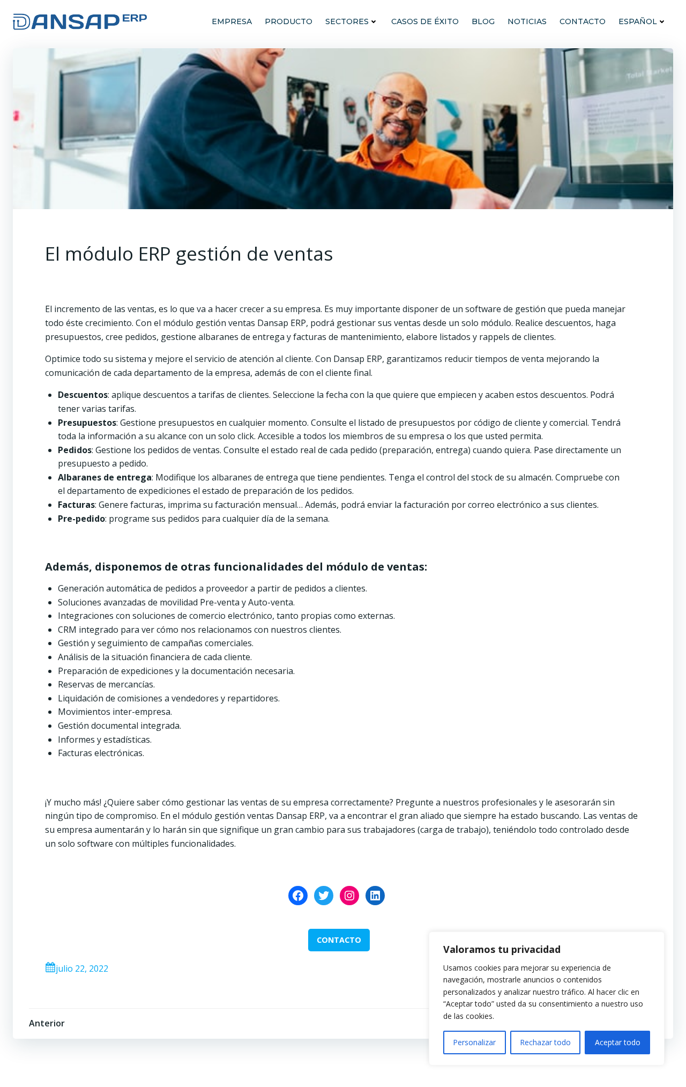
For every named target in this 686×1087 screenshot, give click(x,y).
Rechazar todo (545, 1042)
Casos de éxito (425, 21)
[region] (547, 998)
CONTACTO (339, 940)
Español (637, 21)
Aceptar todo (617, 1042)
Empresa (232, 21)
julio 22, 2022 (82, 968)
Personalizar (474, 1042)
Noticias (527, 21)
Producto (288, 21)
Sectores (347, 21)
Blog (483, 21)
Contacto (583, 21)
